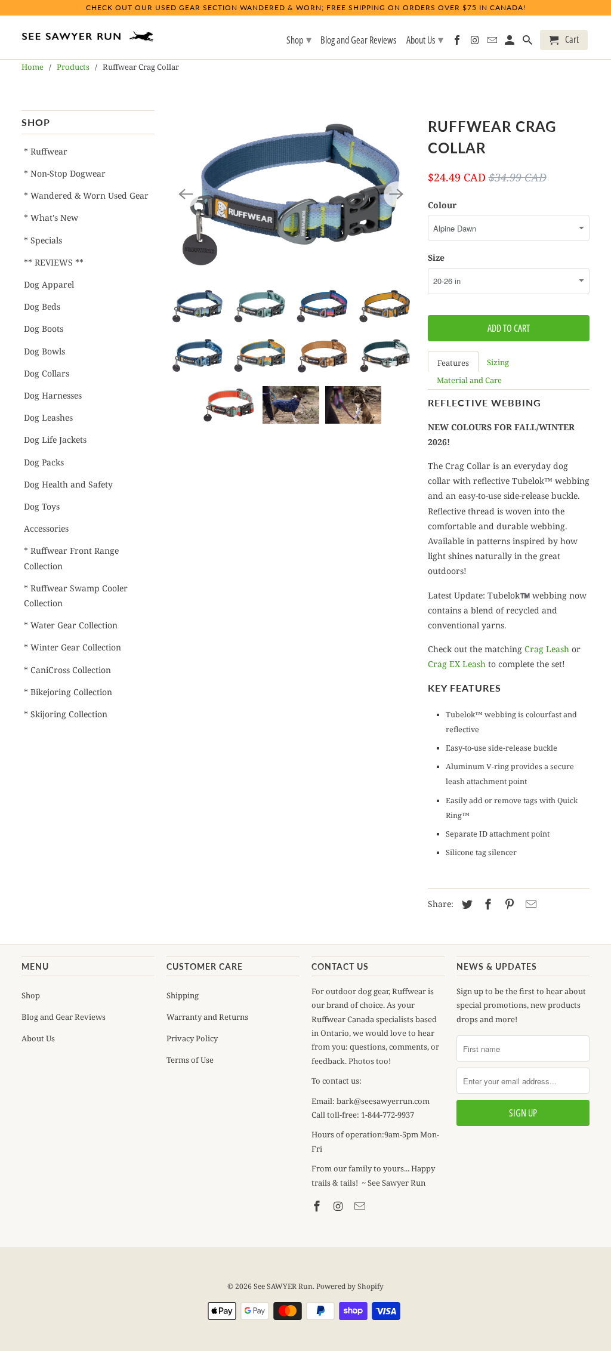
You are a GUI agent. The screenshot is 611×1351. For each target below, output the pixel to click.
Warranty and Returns (207, 1016)
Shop (30, 995)
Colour (442, 205)
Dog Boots (43, 328)
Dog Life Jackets (55, 439)
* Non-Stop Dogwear (65, 173)
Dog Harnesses (53, 395)
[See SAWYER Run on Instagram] (339, 1206)
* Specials (43, 240)
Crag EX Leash (457, 664)
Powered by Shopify (350, 1286)
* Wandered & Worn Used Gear (86, 195)
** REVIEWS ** (54, 262)
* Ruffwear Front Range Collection (71, 558)
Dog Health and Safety (68, 484)
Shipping (182, 995)
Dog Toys (42, 506)
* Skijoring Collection (65, 714)
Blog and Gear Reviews (63, 1016)
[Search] (528, 42)
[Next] (397, 194)
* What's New (51, 217)
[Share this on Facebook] (486, 904)
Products (73, 66)
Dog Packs (44, 462)
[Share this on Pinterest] (507, 904)
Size (436, 257)
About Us (38, 1038)
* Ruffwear (45, 151)
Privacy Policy (192, 1038)
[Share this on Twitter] (465, 904)
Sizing (498, 362)
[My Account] (510, 42)
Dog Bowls (44, 351)
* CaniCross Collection (67, 670)
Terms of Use (190, 1059)
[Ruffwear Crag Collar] (291, 194)
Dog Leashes (48, 417)
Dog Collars (46, 373)
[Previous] (185, 194)
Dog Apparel (49, 284)
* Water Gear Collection (71, 625)
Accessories (46, 528)
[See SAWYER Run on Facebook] (318, 1206)
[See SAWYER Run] (88, 33)
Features (453, 362)
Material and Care (469, 380)
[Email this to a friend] (529, 904)
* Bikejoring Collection (68, 692)
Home (32, 66)
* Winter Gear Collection (72, 647)
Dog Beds (42, 306)
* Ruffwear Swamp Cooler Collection (76, 595)
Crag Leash (546, 649)
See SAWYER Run (283, 1286)
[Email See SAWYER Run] (361, 1206)
